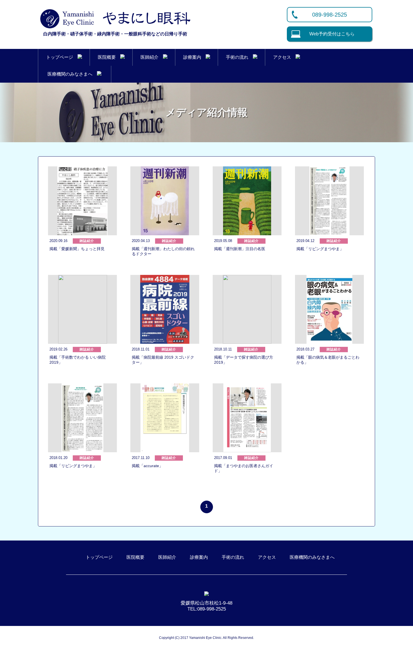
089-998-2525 (329, 15)
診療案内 (194, 57)
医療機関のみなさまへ (72, 74)
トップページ (62, 57)
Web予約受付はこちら (332, 33)
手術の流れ (239, 57)
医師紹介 (151, 57)
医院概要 (109, 57)
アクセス (284, 57)
